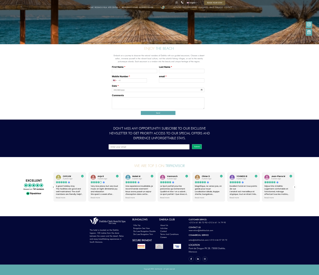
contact (228, 7)
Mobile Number (121, 76)
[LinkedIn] (198, 258)
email (163, 76)
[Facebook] (191, 258)
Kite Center (113, 7)
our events (203, 7)
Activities (177, 7)
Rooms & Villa (101, 7)
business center (146, 7)
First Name (118, 67)
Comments (118, 95)
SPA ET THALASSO (216, 7)
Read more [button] (60, 198)
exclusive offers (190, 7)
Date (115, 86)
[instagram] (309, 24)
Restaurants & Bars (130, 7)
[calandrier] (309, 32)
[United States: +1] (115, 80)
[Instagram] (204, 258)
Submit (197, 147)
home (90, 7)
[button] (294, 187)
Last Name (165, 67)
